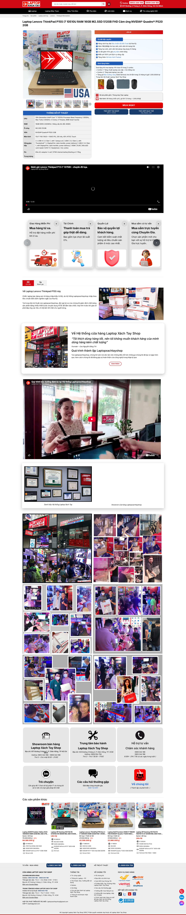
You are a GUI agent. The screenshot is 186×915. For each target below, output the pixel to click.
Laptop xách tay (43, 16)
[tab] (28, 283)
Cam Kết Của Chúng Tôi (103, 881)
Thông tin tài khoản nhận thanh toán (79, 895)
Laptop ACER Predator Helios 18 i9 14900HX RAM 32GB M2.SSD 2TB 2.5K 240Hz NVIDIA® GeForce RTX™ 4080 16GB (35, 833)
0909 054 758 (126, 865)
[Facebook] (134, 894)
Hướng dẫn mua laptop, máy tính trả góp (104, 894)
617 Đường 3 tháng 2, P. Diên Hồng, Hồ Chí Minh (142, 6)
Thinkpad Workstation (63, 16)
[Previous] (27, 824)
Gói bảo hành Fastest (113, 57)
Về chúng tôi (140, 784)
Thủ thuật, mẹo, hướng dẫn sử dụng (81, 881)
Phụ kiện (92, 11)
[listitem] (30, 104)
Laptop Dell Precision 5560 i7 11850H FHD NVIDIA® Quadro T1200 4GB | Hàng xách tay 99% (121, 833)
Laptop (33, 11)
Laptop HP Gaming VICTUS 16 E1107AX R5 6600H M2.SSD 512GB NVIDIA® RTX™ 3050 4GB (63, 833)
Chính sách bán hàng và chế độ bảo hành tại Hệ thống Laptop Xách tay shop (104, 899)
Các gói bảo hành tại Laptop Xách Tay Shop (80, 891)
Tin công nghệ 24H (150, 11)
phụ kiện (116, 52)
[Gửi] (103, 4)
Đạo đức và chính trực (102, 878)
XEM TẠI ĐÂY (93, 788)
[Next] (158, 824)
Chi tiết (28, 284)
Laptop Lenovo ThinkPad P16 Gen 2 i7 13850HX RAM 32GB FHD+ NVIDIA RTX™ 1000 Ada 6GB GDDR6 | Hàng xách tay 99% (92, 833)
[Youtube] (129, 894)
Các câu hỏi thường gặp (103, 888)
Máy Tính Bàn (72, 11)
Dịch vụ (129, 11)
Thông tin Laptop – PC (78, 878)
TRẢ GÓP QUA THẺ (146, 112)
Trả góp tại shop (111, 112)
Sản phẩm (33, 16)
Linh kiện (110, 11)
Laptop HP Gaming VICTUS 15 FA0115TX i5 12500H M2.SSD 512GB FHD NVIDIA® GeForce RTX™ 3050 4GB (149, 833)
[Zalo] (124, 894)
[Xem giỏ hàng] (109, 4)
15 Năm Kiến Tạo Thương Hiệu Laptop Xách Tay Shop (105, 884)
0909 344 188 (152, 3)
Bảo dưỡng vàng (110, 75)
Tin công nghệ (76, 875)
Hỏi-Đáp (74, 888)
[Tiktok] (120, 894)
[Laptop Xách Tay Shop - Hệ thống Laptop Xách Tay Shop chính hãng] (31, 4)
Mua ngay (129, 105)
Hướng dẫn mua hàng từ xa (104, 891)
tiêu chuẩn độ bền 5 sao (120, 43)
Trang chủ (25, 16)
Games (73, 885)
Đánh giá (40, 284)
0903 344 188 (136, 3)
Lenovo (52, 16)
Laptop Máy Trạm (52, 11)
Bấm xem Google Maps (30, 884)
